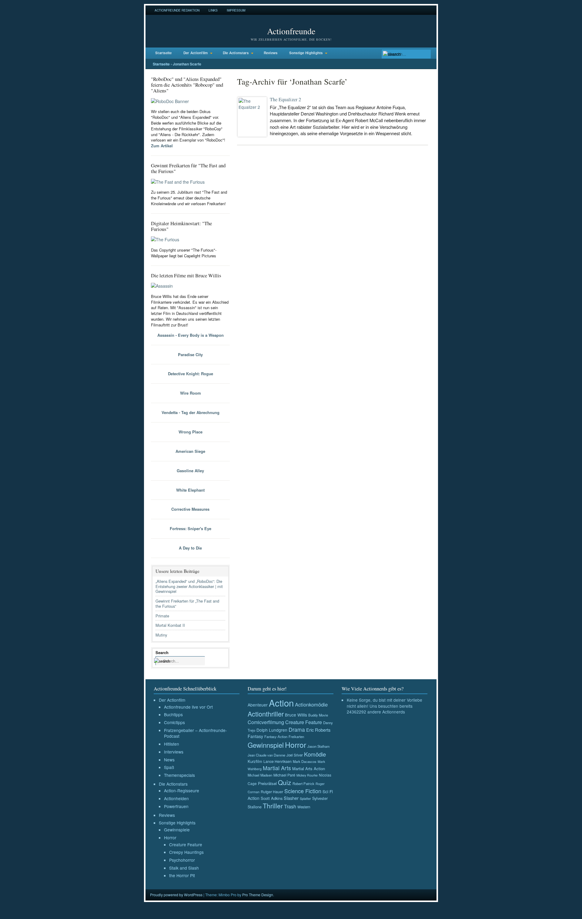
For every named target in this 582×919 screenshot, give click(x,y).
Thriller (273, 805)
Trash (290, 806)
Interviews (173, 752)
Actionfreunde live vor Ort (188, 707)
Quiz (284, 782)
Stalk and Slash (184, 868)
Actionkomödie (311, 704)
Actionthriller (266, 713)
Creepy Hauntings (186, 852)
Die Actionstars (236, 52)
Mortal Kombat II (170, 625)
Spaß (169, 767)
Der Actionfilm (195, 52)
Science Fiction (302, 791)
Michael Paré (284, 775)
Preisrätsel (267, 783)
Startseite (163, 52)
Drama (297, 729)
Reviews (271, 52)
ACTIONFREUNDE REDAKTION (177, 10)
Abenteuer (258, 705)
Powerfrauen (176, 806)
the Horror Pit (182, 875)
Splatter (305, 798)
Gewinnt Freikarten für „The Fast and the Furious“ (187, 603)
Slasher (291, 798)
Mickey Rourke (307, 775)
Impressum (236, 10)
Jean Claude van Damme (266, 755)
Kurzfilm (255, 761)
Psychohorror (182, 860)
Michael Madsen (260, 775)
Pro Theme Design (257, 894)
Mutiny (161, 635)
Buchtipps (173, 714)
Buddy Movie (318, 715)
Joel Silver (294, 755)
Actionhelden (176, 798)
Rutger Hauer (272, 791)
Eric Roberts (318, 730)
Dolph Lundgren (271, 730)
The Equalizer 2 (285, 99)
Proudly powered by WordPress (176, 894)
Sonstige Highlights (306, 52)
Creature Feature (185, 844)
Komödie (315, 754)
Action (281, 702)
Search (162, 652)
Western (303, 806)
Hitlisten (171, 744)
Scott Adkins (272, 798)
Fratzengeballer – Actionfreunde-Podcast (195, 733)
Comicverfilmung (266, 722)
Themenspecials (179, 775)
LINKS (213, 10)
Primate (162, 616)
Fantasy (255, 736)
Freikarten (296, 736)
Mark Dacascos (304, 761)
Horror (170, 837)
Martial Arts (277, 768)
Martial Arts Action (308, 768)
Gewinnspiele (177, 830)
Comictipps (174, 722)
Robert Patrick (303, 783)
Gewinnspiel (266, 745)
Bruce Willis (296, 715)
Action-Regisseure (181, 790)
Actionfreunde (291, 31)
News (169, 760)
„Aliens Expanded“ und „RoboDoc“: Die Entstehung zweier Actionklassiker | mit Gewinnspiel (189, 586)
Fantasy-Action (275, 736)
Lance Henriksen (277, 761)
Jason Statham (318, 746)
